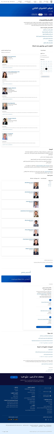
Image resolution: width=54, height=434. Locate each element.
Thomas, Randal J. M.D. (29, 229)
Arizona (50, 181)
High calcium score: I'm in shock (46, 310)
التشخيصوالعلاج (45, 14)
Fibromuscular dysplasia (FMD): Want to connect (44, 320)
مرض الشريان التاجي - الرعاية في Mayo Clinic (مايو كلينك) (43, 262)
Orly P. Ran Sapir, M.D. (12, 56)
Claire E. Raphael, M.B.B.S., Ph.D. (14, 71)
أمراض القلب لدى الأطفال (48, 29)
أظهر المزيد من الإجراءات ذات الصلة (47, 356)
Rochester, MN (44, 55)
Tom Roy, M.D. (10, 133)
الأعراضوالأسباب (50, 14)
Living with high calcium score (46, 302)
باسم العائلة (42, 59)
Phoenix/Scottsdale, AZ (45, 57)
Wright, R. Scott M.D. (29, 248)
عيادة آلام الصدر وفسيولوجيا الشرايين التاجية (44, 36)
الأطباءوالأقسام (40, 14)
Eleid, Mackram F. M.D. (29, 182)
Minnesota (49, 184)
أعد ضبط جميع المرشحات (45, 76)
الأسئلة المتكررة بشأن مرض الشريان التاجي (45, 338)
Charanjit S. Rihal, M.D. (12, 118)
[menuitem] (50, 14)
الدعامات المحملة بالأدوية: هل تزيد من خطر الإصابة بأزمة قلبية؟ (42, 340)
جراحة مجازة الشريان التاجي (48, 354)
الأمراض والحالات (50, 369)
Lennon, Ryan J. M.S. (29, 201)
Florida (50, 183)
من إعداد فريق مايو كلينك (48, 260)
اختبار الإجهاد (50, 349)
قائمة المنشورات (47, 171)
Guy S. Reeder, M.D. (11, 103)
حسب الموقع (43, 53)
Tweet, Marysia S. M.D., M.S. (28, 239)
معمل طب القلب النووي (48, 42)
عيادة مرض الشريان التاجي (48, 38)
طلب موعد (49, 11)
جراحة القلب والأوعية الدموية (47, 32)
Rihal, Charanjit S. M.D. (29, 220)
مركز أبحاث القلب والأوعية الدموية (43, 165)
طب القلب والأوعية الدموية (48, 34)
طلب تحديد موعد (49, 266)
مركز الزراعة (51, 40)
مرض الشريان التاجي (42, 8)
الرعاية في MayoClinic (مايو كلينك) (34, 14)
